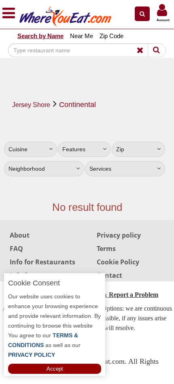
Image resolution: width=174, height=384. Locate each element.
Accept (55, 369)
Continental (77, 105)
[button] (142, 13)
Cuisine (18, 149)
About (20, 235)
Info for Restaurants (42, 261)
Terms (106, 248)
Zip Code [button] (111, 35)
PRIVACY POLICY (31, 355)
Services (100, 168)
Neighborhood (26, 168)
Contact (109, 275)
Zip (120, 149)
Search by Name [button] (40, 35)
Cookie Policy (118, 261)
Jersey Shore (31, 104)
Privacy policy (119, 235)
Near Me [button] (81, 35)
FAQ (16, 248)
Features (73, 149)
